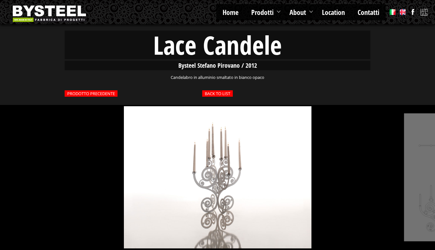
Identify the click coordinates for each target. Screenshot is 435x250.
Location (333, 12)
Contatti (368, 12)
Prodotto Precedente (91, 93)
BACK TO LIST (217, 93)
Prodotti (262, 12)
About (297, 12)
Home (231, 12)
